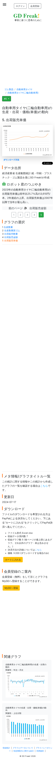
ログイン (20, 6)
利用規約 (40, 751)
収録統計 (6, 748)
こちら (44, 485)
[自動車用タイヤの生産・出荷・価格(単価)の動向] (27, 727)
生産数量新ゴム (12, 230)
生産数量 (8, 227)
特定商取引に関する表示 (24, 751)
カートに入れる (13, 559)
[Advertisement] (27, 52)
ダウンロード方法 (11, 159)
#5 (5, 98)
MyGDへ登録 (11, 588)
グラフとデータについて (23, 748)
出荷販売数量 (11, 233)
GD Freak (26, 15)
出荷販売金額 (11, 237)
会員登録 (34, 6)
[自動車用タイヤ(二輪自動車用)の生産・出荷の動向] (27, 684)
